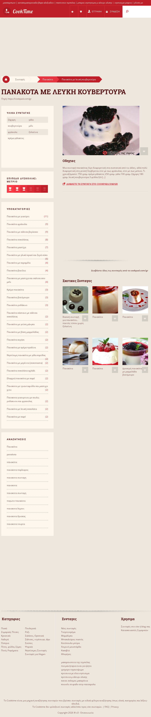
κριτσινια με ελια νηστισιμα (75, 673)
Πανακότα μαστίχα (16, 247)
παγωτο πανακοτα (16, 500)
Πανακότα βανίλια (16, 270)
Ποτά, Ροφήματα (9, 650)
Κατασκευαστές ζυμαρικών (134, 630)
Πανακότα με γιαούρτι (18, 216)
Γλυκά (4, 628)
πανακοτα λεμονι (15, 508)
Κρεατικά (5, 635)
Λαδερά (5, 639)
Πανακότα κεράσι (15, 339)
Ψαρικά (29, 646)
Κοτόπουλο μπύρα (70, 643)
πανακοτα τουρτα (16, 524)
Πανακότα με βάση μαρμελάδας (23, 332)
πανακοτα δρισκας (16, 516)
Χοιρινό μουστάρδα (71, 646)
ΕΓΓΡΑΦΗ (97, 11)
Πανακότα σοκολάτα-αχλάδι (21, 370)
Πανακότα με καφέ (16, 416)
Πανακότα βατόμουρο (18, 297)
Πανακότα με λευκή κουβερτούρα (79, 79)
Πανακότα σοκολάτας (18, 239)
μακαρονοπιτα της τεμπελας (75, 662)
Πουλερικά (30, 628)
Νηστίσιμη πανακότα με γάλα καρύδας (26, 355)
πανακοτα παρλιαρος (17, 469)
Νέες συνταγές (68, 628)
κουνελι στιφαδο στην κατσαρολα (78, 684)
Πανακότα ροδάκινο (17, 305)
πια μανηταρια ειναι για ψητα (76, 665)
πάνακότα (12, 462)
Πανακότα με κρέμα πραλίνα (21, 347)
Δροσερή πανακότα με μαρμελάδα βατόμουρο (132, 371)
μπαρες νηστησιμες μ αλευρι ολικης (95, 2)
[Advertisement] (75, 43)
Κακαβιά (65, 650)
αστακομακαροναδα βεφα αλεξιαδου (36, 2)
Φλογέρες (66, 654)
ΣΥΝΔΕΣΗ (115, 11)
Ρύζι (27, 632)
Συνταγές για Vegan (35, 654)
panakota (11, 454)
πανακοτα (12, 485)
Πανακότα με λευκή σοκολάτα (22, 409)
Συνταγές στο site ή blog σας (135, 626)
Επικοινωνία (86, 712)
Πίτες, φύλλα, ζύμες (11, 646)
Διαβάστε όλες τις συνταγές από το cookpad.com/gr (119, 270)
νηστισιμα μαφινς (123, 2)
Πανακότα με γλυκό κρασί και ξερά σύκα (27, 255)
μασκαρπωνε (9, 2)
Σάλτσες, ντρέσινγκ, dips (37, 639)
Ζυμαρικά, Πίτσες (10, 632)
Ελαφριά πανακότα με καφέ (21, 378)
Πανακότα (48, 79)
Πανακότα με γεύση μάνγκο (21, 324)
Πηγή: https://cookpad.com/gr (16, 98)
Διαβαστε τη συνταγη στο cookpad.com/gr (92, 184)
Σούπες (29, 643)
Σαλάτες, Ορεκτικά (34, 635)
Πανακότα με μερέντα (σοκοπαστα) (25, 362)
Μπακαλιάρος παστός (72, 639)
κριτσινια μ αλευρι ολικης (74, 677)
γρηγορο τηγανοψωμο (72, 669)
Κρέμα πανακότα (15, 289)
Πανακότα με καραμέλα (18, 262)
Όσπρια (5, 643)
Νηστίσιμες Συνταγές (36, 650)
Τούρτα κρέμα (68, 632)
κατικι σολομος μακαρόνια (74, 680)
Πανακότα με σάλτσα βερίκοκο (22, 231)
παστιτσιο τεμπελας (65, 2)
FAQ (107, 706)
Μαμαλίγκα (66, 635)
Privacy (115, 706)
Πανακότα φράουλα (17, 224)
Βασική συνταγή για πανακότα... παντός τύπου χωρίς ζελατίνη (73, 321)
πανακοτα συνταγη (16, 477)
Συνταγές (20, 79)
